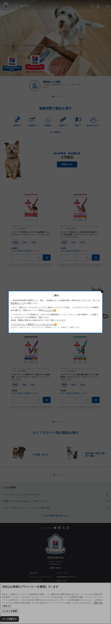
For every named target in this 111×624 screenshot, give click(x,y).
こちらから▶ (50, 310)
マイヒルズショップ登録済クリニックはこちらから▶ (34, 324)
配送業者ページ (17, 303)
